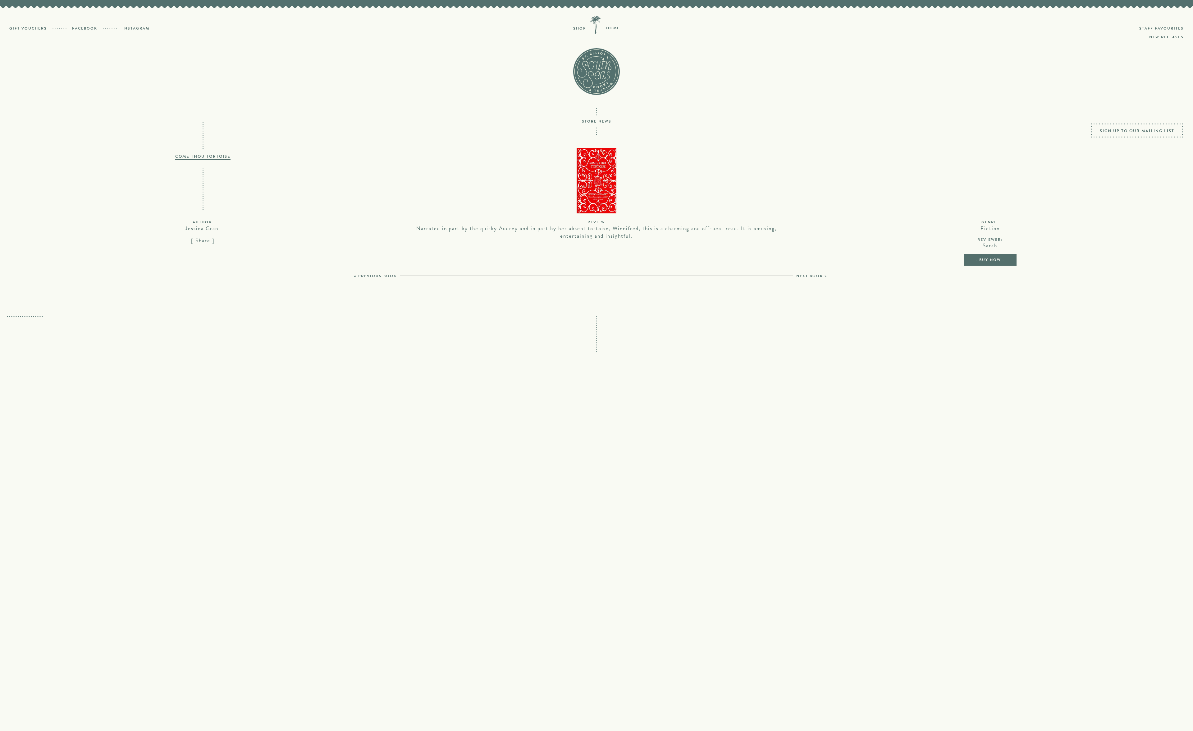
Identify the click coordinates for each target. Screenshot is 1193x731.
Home (613, 28)
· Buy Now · (990, 260)
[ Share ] (203, 240)
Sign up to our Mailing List (1137, 131)
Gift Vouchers (28, 28)
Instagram (135, 28)
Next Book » (811, 276)
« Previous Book (375, 276)
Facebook (84, 28)
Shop (579, 28)
